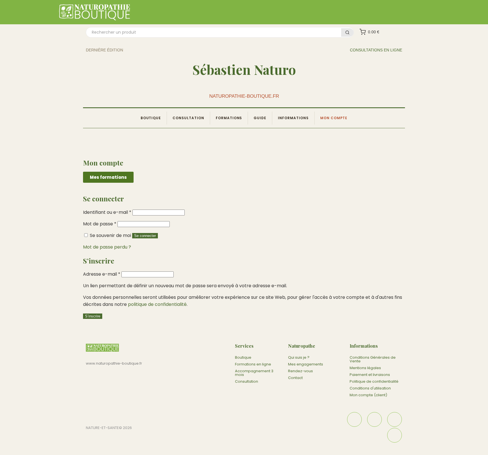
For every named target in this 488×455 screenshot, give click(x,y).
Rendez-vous (300, 371)
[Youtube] (394, 435)
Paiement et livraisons (370, 374)
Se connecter (145, 236)
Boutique (151, 118)
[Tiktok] (394, 419)
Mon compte (334, 118)
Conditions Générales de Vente (373, 359)
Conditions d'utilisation (370, 388)
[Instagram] (374, 419)
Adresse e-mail (101, 274)
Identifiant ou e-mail (107, 212)
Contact (295, 377)
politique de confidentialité (157, 304)
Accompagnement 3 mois (254, 372)
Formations (229, 118)
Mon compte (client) (368, 395)
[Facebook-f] (354, 419)
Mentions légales (365, 368)
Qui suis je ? (299, 357)
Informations (293, 118)
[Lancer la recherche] (347, 32)
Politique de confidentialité (374, 381)
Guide (260, 118)
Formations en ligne (253, 364)
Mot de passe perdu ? (107, 247)
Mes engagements (305, 364)
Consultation (188, 118)
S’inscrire (92, 316)
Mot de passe (99, 224)
